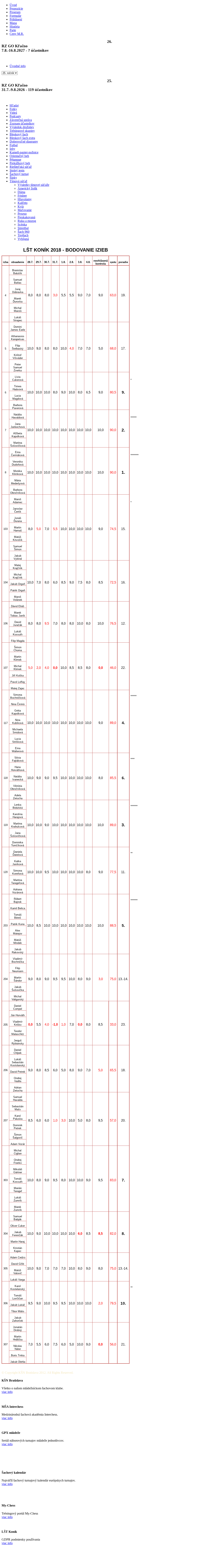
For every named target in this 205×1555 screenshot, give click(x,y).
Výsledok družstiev (22, 127)
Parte (13, 30)
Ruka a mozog (27, 221)
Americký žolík (27, 188)
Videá (13, 112)
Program (15, 12)
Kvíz (21, 206)
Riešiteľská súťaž (21, 166)
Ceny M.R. (17, 33)
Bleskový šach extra (22, 138)
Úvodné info (18, 66)
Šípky (13, 177)
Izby (12, 148)
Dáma (21, 192)
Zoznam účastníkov (22, 123)
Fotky (13, 109)
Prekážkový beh (20, 163)
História (15, 26)
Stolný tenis (17, 170)
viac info (7, 1392)
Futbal (14, 145)
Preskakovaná (26, 217)
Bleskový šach (19, 134)
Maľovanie (25, 210)
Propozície (16, 8)
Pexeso (22, 213)
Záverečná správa (21, 120)
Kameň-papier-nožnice (24, 152)
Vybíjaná (23, 239)
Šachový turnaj (19, 174)
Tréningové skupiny (22, 130)
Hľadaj (14, 105)
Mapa (13, 23)
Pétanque (15, 159)
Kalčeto (22, 203)
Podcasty (15, 116)
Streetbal (23, 228)
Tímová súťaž (18, 181)
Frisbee (22, 195)
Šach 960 (23, 231)
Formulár (15, 15)
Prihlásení (16, 19)
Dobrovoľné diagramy (24, 141)
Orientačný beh (19, 156)
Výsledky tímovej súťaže (33, 184)
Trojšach (23, 235)
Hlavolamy (25, 199)
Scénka (22, 224)
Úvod (13, 5)
